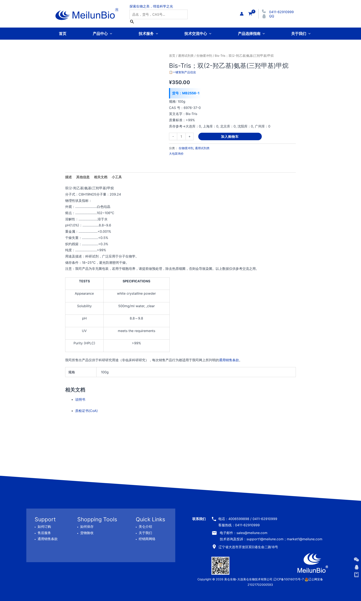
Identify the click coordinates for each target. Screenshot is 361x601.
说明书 (80, 399)
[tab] (117, 177)
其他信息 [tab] (83, 177)
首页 (62, 33)
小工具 (117, 177)
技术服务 (146, 33)
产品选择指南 (249, 33)
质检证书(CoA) (86, 411)
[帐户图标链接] (242, 14)
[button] (110, 33)
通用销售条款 (229, 360)
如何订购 (44, 526)
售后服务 (44, 532)
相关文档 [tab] (100, 177)
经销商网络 (147, 539)
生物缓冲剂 (204, 56)
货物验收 (87, 532)
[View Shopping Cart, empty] (250, 13)
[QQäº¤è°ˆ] (356, 567)
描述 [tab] (68, 177)
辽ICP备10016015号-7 (288, 579)
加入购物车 (230, 136)
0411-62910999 (281, 12)
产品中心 (100, 33)
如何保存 (87, 526)
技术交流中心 (195, 33)
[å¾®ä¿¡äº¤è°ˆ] (356, 559)
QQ (271, 16)
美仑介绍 (145, 526)
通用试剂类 (186, 56)
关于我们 (298, 33)
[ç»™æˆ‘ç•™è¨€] (356, 575)
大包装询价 (176, 153)
